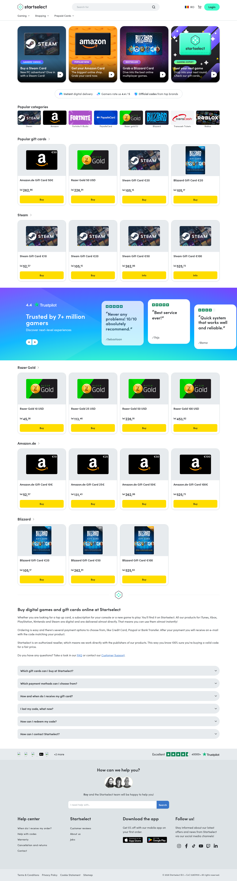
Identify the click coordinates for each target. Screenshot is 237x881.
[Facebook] (186, 846)
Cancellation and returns (32, 845)
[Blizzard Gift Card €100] (144, 540)
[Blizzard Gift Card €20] (195, 160)
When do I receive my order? (35, 828)
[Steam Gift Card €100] (195, 236)
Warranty (23, 839)
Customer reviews (80, 828)
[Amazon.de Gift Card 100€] (195, 464)
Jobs (72, 839)
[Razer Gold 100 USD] (195, 389)
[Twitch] (208, 846)
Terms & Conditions (28, 875)
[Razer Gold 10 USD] (42, 389)
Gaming (22, 15)
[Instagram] (179, 846)
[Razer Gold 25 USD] (93, 389)
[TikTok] (193, 846)
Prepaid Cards (62, 15)
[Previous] (29, 342)
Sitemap (88, 875)
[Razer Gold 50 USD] (93, 160)
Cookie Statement (70, 875)
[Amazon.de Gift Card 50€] (42, 160)
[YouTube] (201, 846)
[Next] (35, 342)
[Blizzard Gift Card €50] (93, 540)
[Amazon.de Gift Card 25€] (93, 464)
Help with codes (27, 834)
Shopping (40, 15)
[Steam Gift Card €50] (144, 236)
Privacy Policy (49, 875)
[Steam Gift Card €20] (144, 160)
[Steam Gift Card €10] (42, 236)
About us (75, 834)
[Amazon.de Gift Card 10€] (42, 464)
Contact (22, 850)
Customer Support (113, 655)
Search (163, 805)
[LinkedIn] (215, 846)
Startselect (80, 818)
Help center (29, 818)
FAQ (79, 655)
